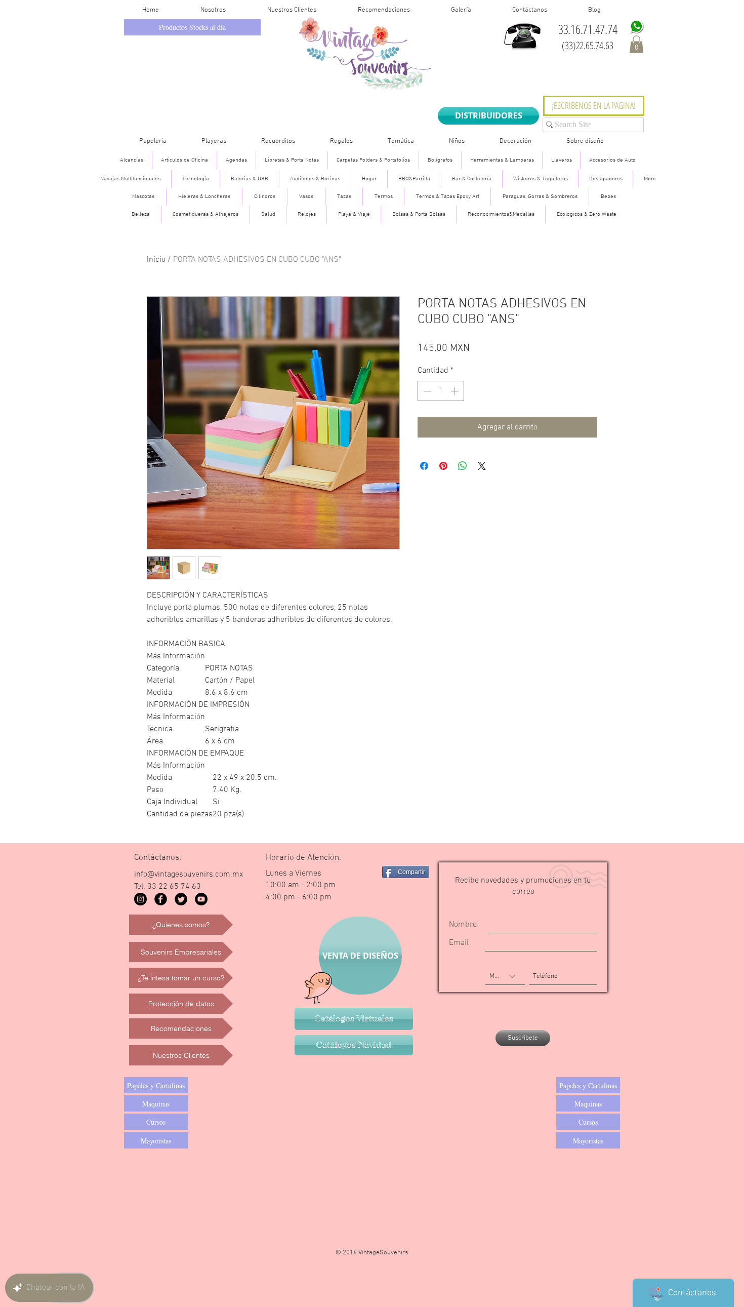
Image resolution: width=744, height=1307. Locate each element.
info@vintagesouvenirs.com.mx (188, 874)
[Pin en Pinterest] (443, 466)
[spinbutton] (440, 391)
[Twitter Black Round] (181, 899)
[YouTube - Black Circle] (201, 899)
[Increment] (455, 391)
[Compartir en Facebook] (424, 466)
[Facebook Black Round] (160, 899)
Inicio (156, 260)
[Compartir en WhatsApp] (463, 466)
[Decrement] (426, 391)
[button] (636, 44)
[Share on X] (482, 466)
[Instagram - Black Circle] (140, 899)
